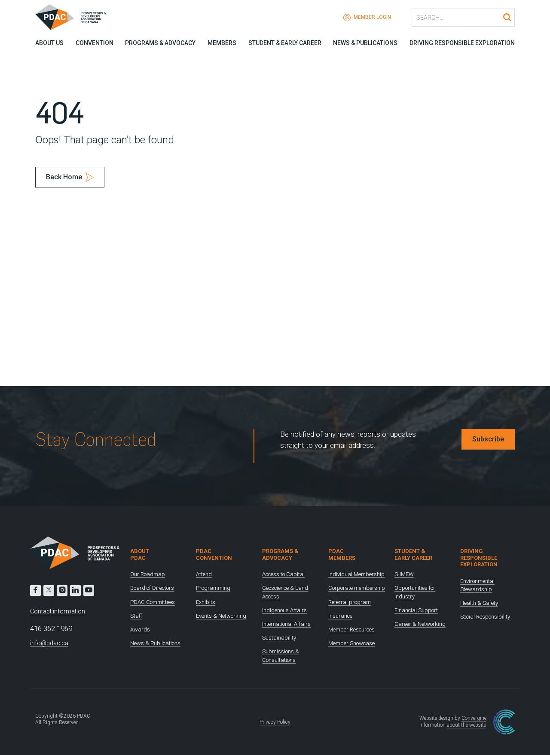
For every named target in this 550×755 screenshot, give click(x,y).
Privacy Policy (275, 722)
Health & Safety (479, 603)
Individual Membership (356, 574)
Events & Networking (221, 616)
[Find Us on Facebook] (35, 590)
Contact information (57, 611)
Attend (204, 574)
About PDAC (139, 554)
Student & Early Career (284, 42)
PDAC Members (341, 554)
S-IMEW (404, 574)
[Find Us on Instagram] (62, 590)
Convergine (473, 718)
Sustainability (279, 637)
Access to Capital (283, 574)
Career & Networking (420, 624)
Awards (140, 629)
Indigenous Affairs (284, 610)
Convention (94, 42)
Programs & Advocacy (160, 42)
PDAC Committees (152, 602)
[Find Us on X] (48, 590)
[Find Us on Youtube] (88, 590)
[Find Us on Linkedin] (75, 590)
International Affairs (286, 624)
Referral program (349, 602)
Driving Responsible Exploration (462, 42)
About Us (49, 42)
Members (222, 42)
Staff (136, 616)
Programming (213, 588)
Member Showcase (351, 643)
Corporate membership (356, 588)
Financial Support (416, 610)
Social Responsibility (485, 616)
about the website (466, 725)
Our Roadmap (147, 574)
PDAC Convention (214, 554)
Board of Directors (152, 588)
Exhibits (205, 602)
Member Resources (351, 629)
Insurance (340, 616)
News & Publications (365, 42)
